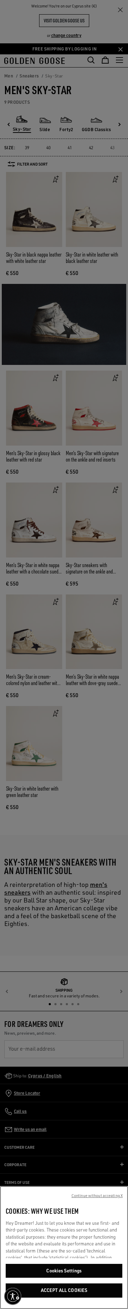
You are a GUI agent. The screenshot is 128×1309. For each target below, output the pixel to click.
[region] (64, 1247)
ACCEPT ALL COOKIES (64, 1290)
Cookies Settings (63, 1270)
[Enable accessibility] (12, 1296)
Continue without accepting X (97, 1195)
